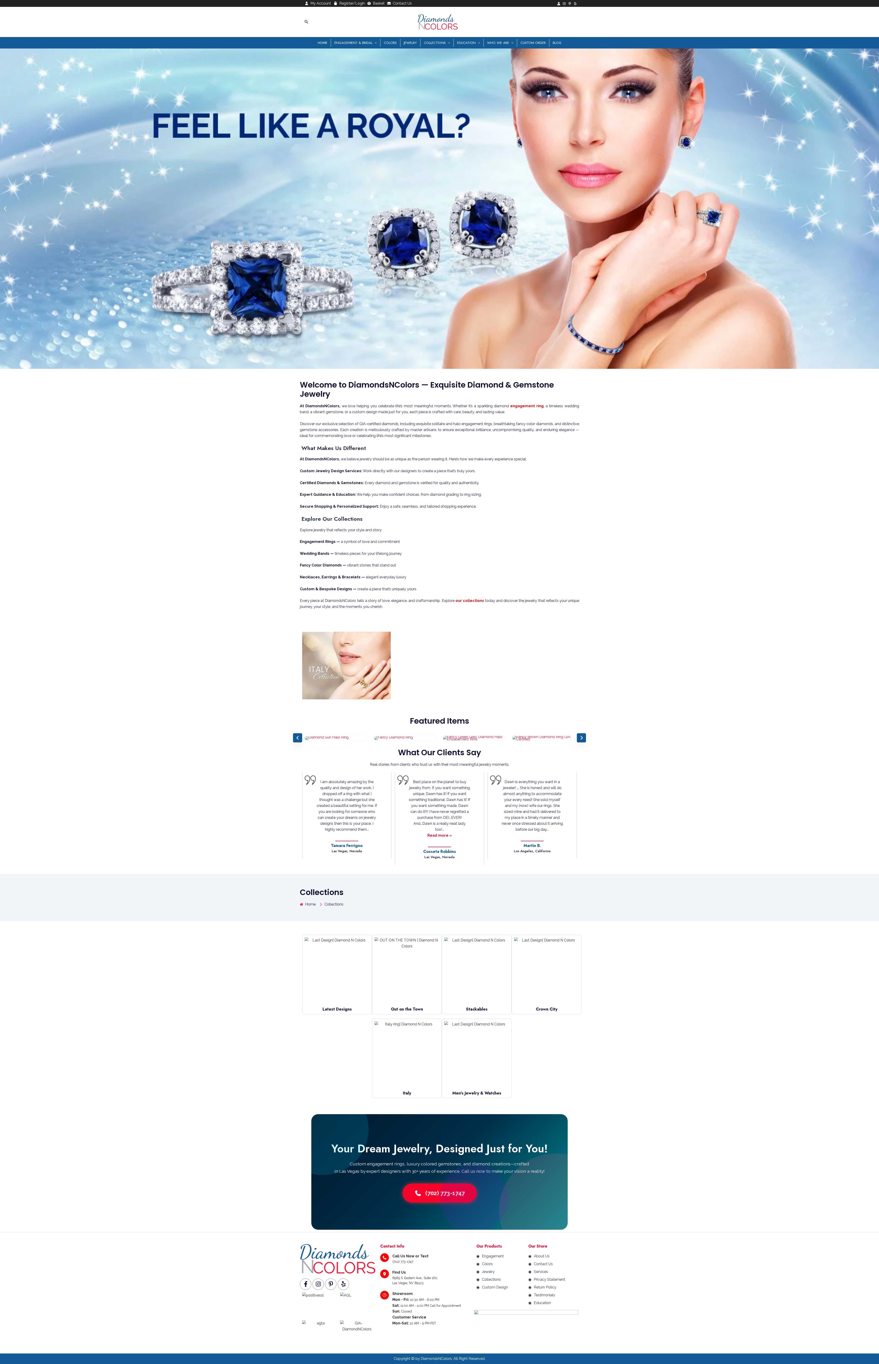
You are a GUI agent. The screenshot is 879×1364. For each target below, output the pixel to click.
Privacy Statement (549, 1279)
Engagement (493, 1256)
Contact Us (402, 3)
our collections (470, 600)
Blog (557, 42)
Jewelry (410, 42)
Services (541, 1272)
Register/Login (352, 3)
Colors (390, 42)
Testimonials (544, 1295)
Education (466, 42)
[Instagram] (564, 3)
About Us (542, 1256)
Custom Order (533, 42)
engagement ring (527, 406)
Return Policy (545, 1287)
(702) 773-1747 (445, 1193)
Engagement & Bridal (353, 42)
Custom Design (495, 1287)
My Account (320, 3)
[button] (306, 22)
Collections (435, 42)
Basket (379, 3)
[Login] (558, 3)
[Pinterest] (569, 3)
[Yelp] (575, 3)
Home (322, 42)
